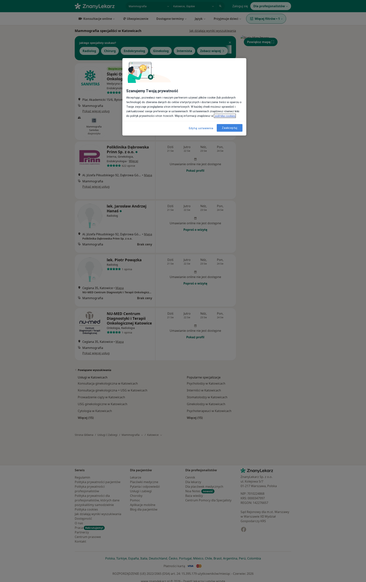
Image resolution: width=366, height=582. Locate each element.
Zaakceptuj (229, 128)
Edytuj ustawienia (201, 128)
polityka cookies (224, 116)
